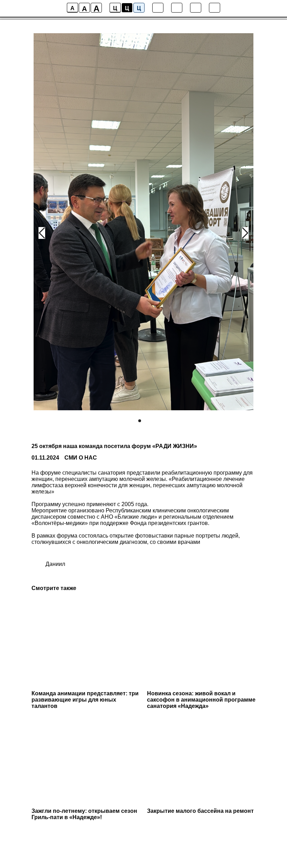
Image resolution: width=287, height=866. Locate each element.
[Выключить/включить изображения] (157, 8)
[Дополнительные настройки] (195, 8)
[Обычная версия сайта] (214, 8)
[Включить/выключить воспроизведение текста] (176, 8)
